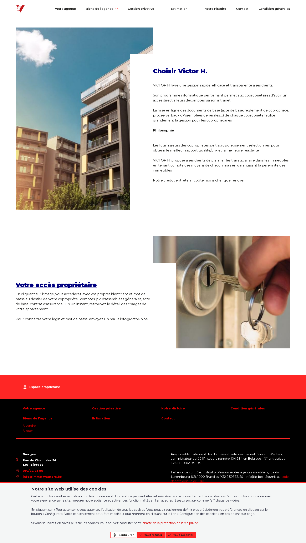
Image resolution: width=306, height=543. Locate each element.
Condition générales (274, 9)
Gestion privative (141, 9)
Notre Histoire (215, 9)
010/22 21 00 (33, 471)
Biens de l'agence (99, 9)
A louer (28, 431)
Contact (242, 9)
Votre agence (65, 9)
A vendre (29, 426)
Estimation (179, 9)
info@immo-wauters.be (42, 477)
